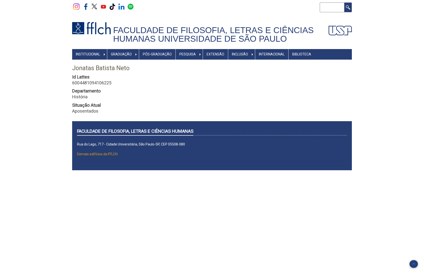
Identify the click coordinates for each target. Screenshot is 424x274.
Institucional (88, 54)
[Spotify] (130, 6)
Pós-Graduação (157, 54)
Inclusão (240, 54)
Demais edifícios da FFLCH (97, 154)
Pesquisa (187, 54)
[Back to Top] (414, 264)
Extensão (215, 54)
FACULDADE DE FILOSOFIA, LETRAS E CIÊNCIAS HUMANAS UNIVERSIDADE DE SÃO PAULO (213, 34)
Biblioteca (301, 54)
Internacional (272, 54)
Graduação (121, 54)
